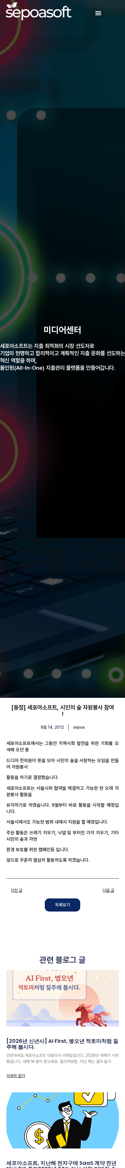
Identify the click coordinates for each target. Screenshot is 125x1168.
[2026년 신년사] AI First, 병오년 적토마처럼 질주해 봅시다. (62, 1043)
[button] (98, 13)
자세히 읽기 (15, 1076)
